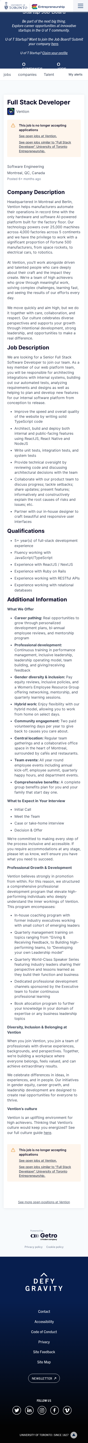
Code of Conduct (44, 1331)
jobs (7, 74)
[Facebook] (54, 1409)
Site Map (44, 1362)
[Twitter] (16, 1409)
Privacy (44, 1341)
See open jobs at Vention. (38, 136)
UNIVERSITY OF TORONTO (36, 1434)
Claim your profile (55, 53)
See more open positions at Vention (44, 1202)
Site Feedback (44, 1351)
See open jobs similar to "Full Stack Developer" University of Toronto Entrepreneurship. (45, 146)
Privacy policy (34, 1247)
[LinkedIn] (29, 1409)
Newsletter (42, 1378)
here (54, 43)
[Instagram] (42, 1409)
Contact (44, 1311)
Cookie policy (55, 1247)
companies (27, 74)
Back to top (73, 1435)
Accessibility (44, 1321)
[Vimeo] (67, 1409)
